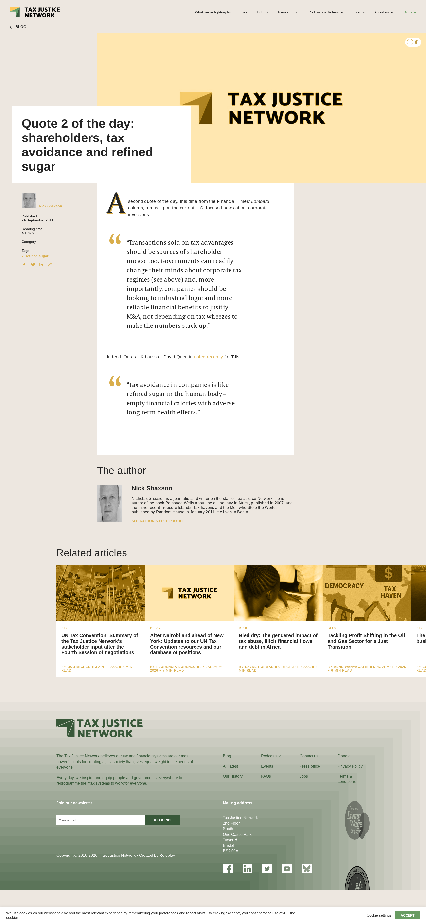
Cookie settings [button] (379, 915)
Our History (233, 776)
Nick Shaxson (50, 206)
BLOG (20, 27)
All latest (230, 766)
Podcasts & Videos (324, 12)
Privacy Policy (350, 766)
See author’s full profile (158, 521)
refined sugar (37, 256)
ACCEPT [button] (408, 915)
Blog (227, 756)
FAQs (266, 776)
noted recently (208, 356)
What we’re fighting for (213, 12)
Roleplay (167, 855)
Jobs (304, 776)
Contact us (309, 756)
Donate (410, 12)
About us (381, 12)
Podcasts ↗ (271, 756)
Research (286, 12)
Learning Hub (252, 12)
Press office (310, 766)
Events (359, 12)
